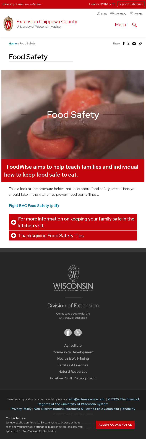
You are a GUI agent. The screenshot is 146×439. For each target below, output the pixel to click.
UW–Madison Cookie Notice (39, 431)
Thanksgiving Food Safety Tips (51, 236)
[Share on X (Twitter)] (128, 45)
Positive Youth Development (73, 378)
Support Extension (131, 4)
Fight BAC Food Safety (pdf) (34, 205)
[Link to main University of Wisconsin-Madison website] (73, 290)
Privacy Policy (21, 409)
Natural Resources (73, 371)
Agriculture (73, 345)
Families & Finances (73, 365)
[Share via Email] (134, 44)
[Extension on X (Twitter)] (78, 335)
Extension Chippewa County (47, 21)
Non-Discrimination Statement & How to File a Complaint (76, 409)
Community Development (73, 352)
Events (138, 14)
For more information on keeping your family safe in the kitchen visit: (76, 222)
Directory (120, 14)
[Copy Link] (140, 44)
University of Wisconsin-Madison (22, 4)
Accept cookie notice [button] (115, 425)
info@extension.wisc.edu (87, 399)
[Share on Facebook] (123, 44)
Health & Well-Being (73, 358)
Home (13, 43)
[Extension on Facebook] (68, 335)
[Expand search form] (134, 24)
